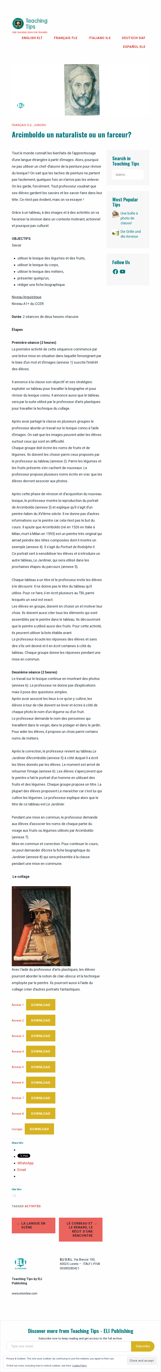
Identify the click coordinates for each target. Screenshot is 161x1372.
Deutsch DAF (133, 38)
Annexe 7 (18, 1098)
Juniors (40, 125)
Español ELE (134, 47)
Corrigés (17, 1129)
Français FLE (66, 38)
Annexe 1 (18, 1005)
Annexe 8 (18, 1113)
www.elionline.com (24, 1293)
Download (40, 1005)
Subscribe (143, 1346)
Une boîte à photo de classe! (129, 218)
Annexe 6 (18, 1082)
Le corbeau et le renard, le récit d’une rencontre (80, 1229)
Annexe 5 (18, 1067)
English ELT (32, 38)
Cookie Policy (79, 1365)
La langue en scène (33, 1225)
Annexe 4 (18, 1051)
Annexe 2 (18, 1020)
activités (33, 1206)
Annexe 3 (18, 1036)
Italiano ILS (100, 38)
